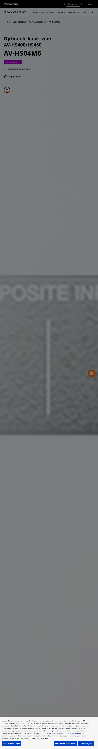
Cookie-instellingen (11, 743)
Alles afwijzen (86, 743)
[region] (49, 733)
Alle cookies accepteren (65, 743)
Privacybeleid (75, 733)
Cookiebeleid (57, 733)
